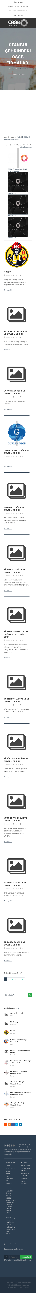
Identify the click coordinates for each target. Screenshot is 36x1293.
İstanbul (24, 68)
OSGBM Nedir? (10, 1162)
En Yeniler (18, 137)
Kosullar (26, 1287)
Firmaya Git (8, 290)
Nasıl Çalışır (14, 6)
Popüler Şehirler (17, 2)
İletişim (25, 6)
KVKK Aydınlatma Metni (9, 1178)
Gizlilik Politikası (10, 1168)
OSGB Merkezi (11, 1287)
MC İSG (7, 272)
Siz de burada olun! (26, 147)
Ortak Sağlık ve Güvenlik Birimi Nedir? (10, 1230)
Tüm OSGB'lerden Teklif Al (18, 11)
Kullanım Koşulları (8, 1172)
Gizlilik (20, 1287)
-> (18, 1008)
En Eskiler (25, 137)
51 (23, 979)
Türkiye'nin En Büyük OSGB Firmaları (10, 1192)
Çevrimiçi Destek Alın (10, 1244)
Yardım (8, 1165)
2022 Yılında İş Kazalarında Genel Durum (10, 1221)
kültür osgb (14, 1022)
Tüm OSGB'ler (25, 1165)
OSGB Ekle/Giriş (18, 15)
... (18, 979)
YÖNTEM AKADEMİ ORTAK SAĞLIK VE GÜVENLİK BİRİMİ (16, 634)
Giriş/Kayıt (9, 1183)
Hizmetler (24, 1162)
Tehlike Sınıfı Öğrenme (25, 1174)
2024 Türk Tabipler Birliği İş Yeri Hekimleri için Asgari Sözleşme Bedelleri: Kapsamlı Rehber (11, 1206)
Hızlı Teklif (24, 1178)
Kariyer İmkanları (24, 1182)
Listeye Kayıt (26, 1257)
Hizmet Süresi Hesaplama (25, 1169)
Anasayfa (14, 74)
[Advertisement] (18, 109)
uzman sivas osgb (16, 1013)
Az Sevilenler (15, 139)
